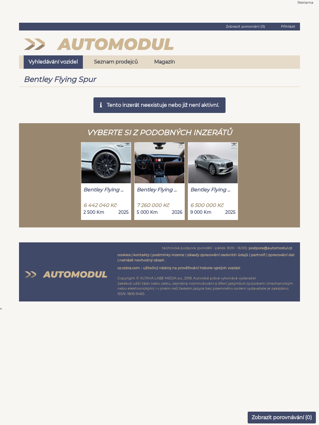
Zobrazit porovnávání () (282, 417)
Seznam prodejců (116, 62)
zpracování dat (281, 255)
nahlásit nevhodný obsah (141, 260)
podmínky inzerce (168, 255)
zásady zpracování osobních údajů (217, 255)
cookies (124, 255)
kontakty (141, 255)
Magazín (164, 62)
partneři (258, 255)
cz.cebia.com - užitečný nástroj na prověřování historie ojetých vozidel (178, 268)
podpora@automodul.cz (270, 248)
